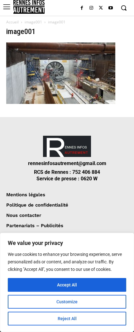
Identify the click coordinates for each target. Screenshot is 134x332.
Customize (67, 301)
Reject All (67, 318)
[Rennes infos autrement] (29, 7)
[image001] (60, 102)
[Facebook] (82, 8)
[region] (67, 282)
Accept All (67, 284)
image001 (33, 22)
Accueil (12, 22)
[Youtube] (110, 8)
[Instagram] (91, 8)
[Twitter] (101, 8)
